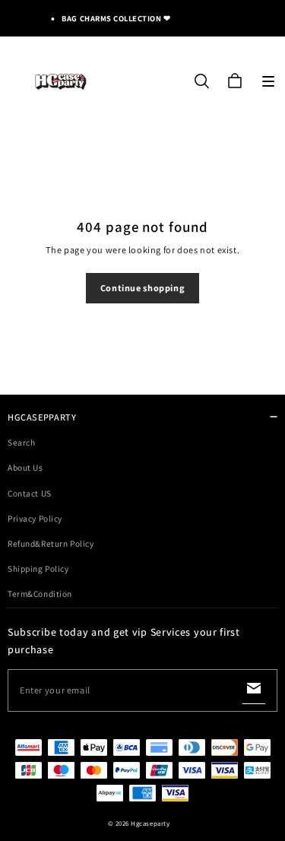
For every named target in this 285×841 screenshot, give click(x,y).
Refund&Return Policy (50, 543)
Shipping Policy (38, 568)
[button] (268, 81)
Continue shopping (142, 287)
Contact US (30, 493)
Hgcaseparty (150, 823)
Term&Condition (40, 593)
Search (21, 442)
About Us (25, 467)
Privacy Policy (35, 518)
